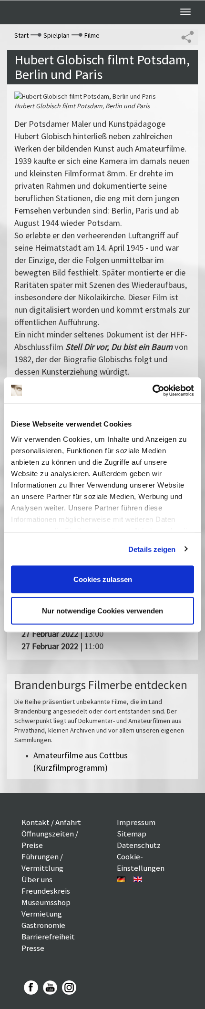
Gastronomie (43, 925)
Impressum (136, 822)
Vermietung (41, 913)
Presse (32, 948)
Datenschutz (139, 845)
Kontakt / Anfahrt (51, 822)
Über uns (36, 879)
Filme (92, 35)
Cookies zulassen (102, 579)
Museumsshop (46, 902)
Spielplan (56, 35)
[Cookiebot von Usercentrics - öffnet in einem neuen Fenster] (152, 390)
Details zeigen (151, 549)
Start (21, 35)
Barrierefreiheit (48, 936)
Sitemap (131, 833)
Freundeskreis (45, 891)
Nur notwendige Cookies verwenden (102, 610)
